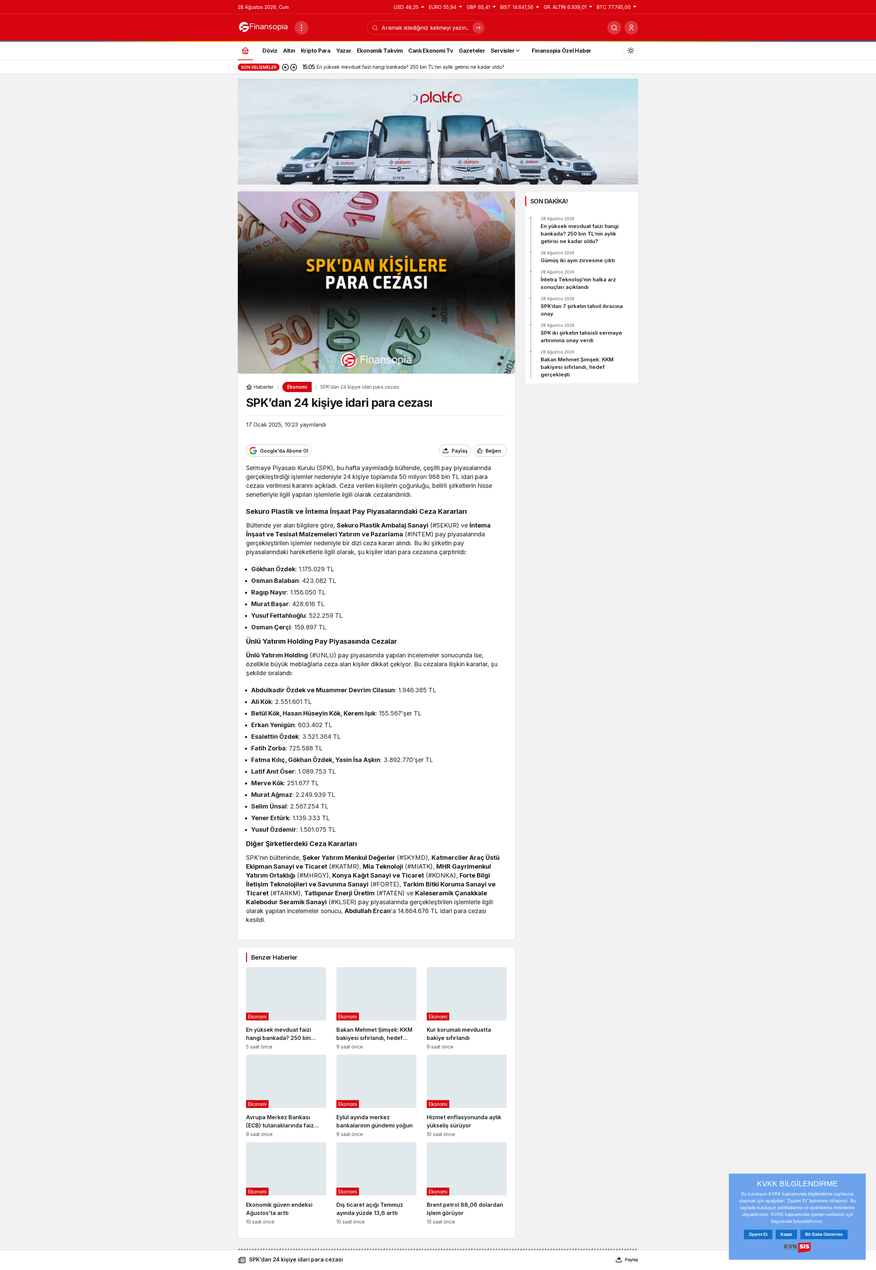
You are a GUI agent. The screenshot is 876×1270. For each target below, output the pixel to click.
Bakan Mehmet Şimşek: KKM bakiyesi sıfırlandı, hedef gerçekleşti (577, 367)
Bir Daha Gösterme (824, 1234)
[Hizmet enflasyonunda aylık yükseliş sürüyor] (467, 1096)
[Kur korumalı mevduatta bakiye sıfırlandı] (467, 1008)
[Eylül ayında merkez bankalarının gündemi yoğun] (376, 1096)
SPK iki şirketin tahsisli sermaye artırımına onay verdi (581, 337)
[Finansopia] (263, 27)
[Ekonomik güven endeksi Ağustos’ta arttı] (286, 1183)
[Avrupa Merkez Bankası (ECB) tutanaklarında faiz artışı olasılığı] (286, 1096)
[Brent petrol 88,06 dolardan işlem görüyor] (467, 1183)
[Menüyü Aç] (301, 28)
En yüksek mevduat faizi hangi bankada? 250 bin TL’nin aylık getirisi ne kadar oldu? (580, 233)
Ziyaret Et (758, 1234)
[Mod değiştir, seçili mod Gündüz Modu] (630, 50)
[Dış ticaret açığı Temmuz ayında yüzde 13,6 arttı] (376, 1183)
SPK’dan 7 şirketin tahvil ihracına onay (582, 310)
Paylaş (631, 1259)
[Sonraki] (293, 67)
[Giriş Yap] (631, 28)
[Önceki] (285, 67)
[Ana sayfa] (245, 50)
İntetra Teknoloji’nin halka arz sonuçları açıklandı (578, 283)
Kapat (786, 1234)
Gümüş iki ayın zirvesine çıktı (578, 260)
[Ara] (614, 28)
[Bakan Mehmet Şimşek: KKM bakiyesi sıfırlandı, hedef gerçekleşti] (376, 1008)
